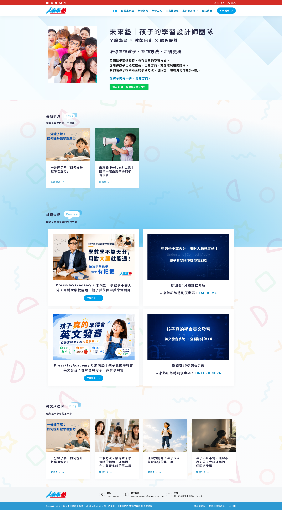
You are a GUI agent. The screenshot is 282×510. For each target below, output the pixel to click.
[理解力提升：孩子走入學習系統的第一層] (165, 435)
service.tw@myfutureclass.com (147, 496)
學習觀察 (143, 10)
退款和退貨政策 (217, 506)
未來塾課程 (172, 10)
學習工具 (157, 10)
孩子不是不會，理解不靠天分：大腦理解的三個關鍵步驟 (212, 462)
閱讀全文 (55, 182)
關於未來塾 (127, 10)
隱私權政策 (199, 506)
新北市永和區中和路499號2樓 (188, 496)
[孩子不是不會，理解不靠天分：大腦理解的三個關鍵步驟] (214, 435)
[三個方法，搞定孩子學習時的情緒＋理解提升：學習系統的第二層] (117, 435)
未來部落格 (188, 10)
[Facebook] (56, 3)
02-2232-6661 (114, 496)
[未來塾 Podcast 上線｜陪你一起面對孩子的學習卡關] (117, 144)
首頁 (115, 10)
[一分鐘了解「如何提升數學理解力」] (68, 144)
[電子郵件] (52, 3)
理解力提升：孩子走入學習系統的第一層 (164, 460)
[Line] (65, 3)
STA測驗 (225, 10)
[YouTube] (60, 3)
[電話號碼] (47, 3)
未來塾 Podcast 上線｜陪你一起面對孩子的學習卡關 (116, 171)
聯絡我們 (207, 10)
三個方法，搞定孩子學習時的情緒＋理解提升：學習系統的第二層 (115, 462)
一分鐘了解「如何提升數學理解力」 (67, 169)
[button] (188, 257)
